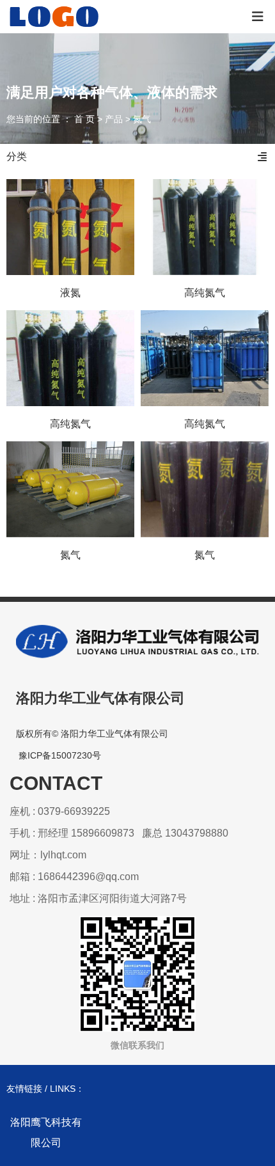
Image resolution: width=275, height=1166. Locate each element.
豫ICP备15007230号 (60, 755)
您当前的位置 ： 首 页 (51, 119)
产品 (114, 119)
